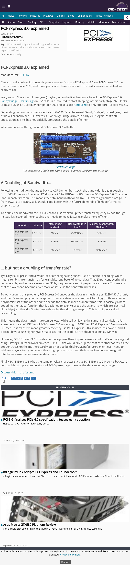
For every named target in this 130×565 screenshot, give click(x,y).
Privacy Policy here (69, 554)
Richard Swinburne (12, 36)
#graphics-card (31, 44)
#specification (14, 50)
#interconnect (8, 47)
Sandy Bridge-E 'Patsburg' (17, 101)
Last (34, 378)
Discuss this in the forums (17, 372)
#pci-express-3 (51, 47)
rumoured (80, 105)
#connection (17, 44)
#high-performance (49, 44)
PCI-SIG (24, 75)
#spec (4, 50)
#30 (8, 44)
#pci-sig (17, 54)
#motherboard (23, 47)
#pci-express (37, 47)
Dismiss (65, 562)
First (4, 378)
